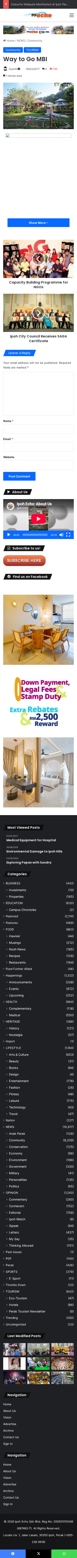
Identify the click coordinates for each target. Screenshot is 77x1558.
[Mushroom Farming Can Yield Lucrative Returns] (38, 1349)
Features (12, 922)
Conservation (18, 1147)
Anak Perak (17, 1133)
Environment (18, 1160)
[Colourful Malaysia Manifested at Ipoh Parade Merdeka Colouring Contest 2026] (62, 1363)
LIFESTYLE (13, 1048)
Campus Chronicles (22, 910)
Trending (12, 1318)
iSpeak (14, 1226)
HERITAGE (13, 1021)
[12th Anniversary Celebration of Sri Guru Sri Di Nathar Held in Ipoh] (38, 1378)
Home (10, 40)
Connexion (16, 1206)
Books (13, 1068)
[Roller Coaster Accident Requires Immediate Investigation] (14, 1363)
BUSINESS (13, 883)
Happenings (14, 975)
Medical (14, 1015)
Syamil (13, 69)
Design (14, 1074)
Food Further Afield (19, 969)
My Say (14, 1239)
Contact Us (11, 1437)
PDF (9, 1258)
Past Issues (14, 1252)
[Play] (9, 535)
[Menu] (72, 16)
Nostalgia (15, 1035)
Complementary (20, 1008)
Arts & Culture (18, 1054)
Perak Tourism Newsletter (27, 1311)
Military (14, 1173)
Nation (10, 1120)
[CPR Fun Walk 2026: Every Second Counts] (38, 1363)
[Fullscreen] (68, 535)
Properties (16, 896)
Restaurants (17, 962)
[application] (38, 519)
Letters (14, 1232)
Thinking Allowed (21, 1245)
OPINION (12, 1192)
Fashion (14, 1087)
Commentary (18, 1199)
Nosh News (17, 949)
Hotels (13, 1305)
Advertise (9, 1424)
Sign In (8, 1443)
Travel (13, 1114)
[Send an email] (19, 69)
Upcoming (16, 995)
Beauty (14, 1061)
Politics (14, 1186)
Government (18, 1166)
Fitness (14, 1094)
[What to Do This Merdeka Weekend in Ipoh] (14, 1378)
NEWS (21, 40)
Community (34, 40)
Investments (17, 890)
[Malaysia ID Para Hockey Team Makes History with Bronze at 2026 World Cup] (14, 1349)
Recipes (14, 956)
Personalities (18, 1179)
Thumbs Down (16, 1285)
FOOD (10, 929)
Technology (17, 1107)
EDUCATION (14, 903)
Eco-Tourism (18, 1298)
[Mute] (61, 535)
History (14, 1028)
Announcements (20, 982)
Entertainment (19, 1081)
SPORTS (12, 1271)
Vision (7, 1417)
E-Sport (14, 1278)
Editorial (15, 1212)
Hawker (14, 936)
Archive (8, 1430)
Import (10, 1041)
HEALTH (11, 1001)
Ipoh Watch (17, 1219)
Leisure (14, 1100)
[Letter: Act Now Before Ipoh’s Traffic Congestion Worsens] (62, 1378)
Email (8, 439)
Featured (12, 916)
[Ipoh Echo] (38, 15)
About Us (9, 1411)
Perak (10, 1265)
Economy (15, 1153)
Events (14, 989)
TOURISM (32, 50)
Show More (37, 222)
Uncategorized (16, 1324)
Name (8, 421)
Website (8, 457)
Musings (15, 942)
